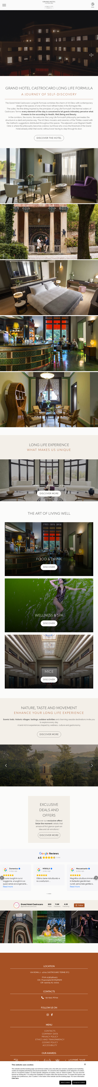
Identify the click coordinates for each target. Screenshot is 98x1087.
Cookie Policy (50, 1042)
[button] (6, 765)
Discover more (49, 734)
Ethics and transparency (49, 1039)
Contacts (49, 1031)
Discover (49, 567)
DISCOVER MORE (49, 493)
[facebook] (52, 1015)
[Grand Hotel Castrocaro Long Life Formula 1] (49, 176)
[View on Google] (5, 869)
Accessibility (50, 1045)
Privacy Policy (50, 1037)
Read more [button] (8, 886)
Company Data (50, 1034)
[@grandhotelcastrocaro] (16, 905)
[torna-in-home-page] (49, 5)
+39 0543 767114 (51, 998)
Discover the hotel (49, 138)
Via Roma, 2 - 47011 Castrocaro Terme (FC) (49, 972)
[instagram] (48, 1015)
